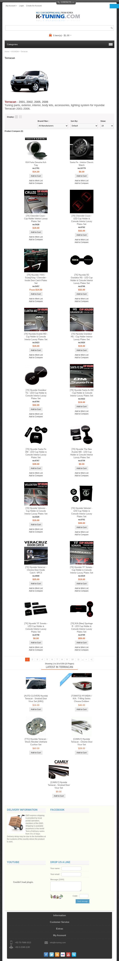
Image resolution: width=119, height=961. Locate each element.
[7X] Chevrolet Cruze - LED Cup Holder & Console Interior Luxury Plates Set (81, 220)
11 (78, 659)
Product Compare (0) (14, 131)
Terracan (24, 51)
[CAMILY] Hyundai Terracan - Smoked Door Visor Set (59, 785)
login (21, 6)
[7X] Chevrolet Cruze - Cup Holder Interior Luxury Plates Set (36, 219)
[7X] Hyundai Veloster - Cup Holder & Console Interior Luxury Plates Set (35, 511)
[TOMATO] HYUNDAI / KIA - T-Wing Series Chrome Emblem (81, 698)
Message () (57, 879)
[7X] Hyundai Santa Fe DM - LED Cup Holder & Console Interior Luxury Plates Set (36, 453)
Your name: (55, 868)
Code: (75, 896)
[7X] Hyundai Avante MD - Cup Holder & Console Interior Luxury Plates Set (36, 337)
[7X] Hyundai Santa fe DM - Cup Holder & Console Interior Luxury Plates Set (81, 393)
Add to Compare (36, 183)
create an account (34, 6)
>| (91, 659)
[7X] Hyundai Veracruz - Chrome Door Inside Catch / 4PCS (36, 570)
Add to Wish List (36, 181)
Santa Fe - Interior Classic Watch (81, 163)
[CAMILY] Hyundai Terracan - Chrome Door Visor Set (81, 742)
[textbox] (59, 28)
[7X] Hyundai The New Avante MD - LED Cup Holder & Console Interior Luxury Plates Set (81, 453)
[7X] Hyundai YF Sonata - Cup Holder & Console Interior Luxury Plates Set (81, 570)
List (16, 116)
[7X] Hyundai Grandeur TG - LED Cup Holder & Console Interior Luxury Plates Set (35, 394)
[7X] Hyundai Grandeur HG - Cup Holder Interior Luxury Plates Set (81, 337)
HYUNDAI (15, 51)
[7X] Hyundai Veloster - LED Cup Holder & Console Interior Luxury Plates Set (81, 512)
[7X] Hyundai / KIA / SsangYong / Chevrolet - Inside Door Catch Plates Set (36, 279)
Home (7, 51)
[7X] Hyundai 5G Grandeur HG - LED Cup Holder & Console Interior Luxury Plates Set (81, 279)
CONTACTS (66, 2)
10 (72, 659)
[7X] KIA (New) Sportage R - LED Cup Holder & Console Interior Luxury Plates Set (82, 627)
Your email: (55, 874)
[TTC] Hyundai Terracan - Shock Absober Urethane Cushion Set (36, 742)
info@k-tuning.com (58, 943)
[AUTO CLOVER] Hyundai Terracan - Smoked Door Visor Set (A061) (36, 698)
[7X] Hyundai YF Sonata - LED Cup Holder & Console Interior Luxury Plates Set (35, 627)
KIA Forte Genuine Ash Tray (36, 163)
